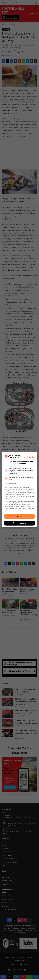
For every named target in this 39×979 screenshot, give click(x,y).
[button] (19, 483)
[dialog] (19, 489)
